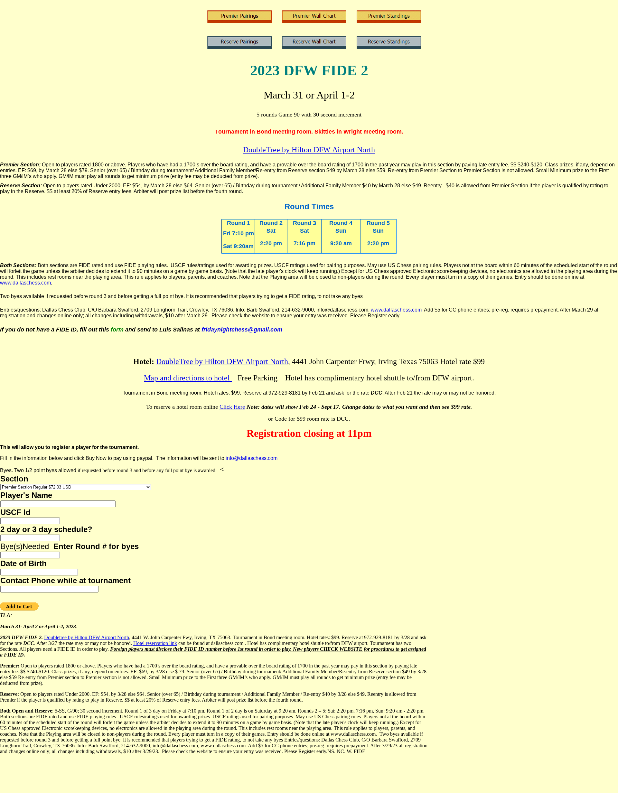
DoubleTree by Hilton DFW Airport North (309, 149)
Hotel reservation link (155, 643)
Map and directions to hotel (188, 378)
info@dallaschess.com (251, 458)
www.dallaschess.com (25, 282)
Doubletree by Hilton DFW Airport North (86, 637)
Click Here (232, 407)
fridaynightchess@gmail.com (241, 329)
